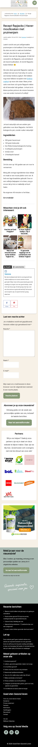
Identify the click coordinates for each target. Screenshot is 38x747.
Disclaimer (6, 701)
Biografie (8, 267)
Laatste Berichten (19, 267)
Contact (5, 714)
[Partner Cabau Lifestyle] (29, 460)
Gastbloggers (7, 710)
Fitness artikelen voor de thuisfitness (15, 681)
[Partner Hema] (8, 483)
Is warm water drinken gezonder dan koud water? (19, 629)
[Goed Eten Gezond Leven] (19, 3)
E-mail (6, 371)
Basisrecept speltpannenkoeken (14, 672)
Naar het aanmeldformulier (19, 422)
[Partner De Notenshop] (8, 460)
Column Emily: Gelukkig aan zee (14, 621)
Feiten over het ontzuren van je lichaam (16, 669)
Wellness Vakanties (9, 721)
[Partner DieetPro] (29, 471)
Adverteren (6, 707)
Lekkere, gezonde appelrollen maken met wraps (19, 664)
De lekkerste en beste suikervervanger (16, 688)
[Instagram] (6, 271)
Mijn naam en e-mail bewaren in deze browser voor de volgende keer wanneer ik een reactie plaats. (18, 387)
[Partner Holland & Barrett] (19, 483)
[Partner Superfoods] (29, 483)
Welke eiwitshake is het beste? (13, 678)
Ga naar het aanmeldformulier (16, 570)
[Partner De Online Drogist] (19, 471)
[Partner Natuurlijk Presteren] (19, 460)
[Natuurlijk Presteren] (18, 536)
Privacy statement (8, 703)
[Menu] (34, 2)
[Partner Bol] (8, 471)
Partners (5, 705)
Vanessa (8, 274)
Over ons (5, 698)
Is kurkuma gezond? (10, 661)
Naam (6, 360)
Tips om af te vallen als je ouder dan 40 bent (17, 675)
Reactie (6, 329)
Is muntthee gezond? (11, 667)
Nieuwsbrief (6, 712)
